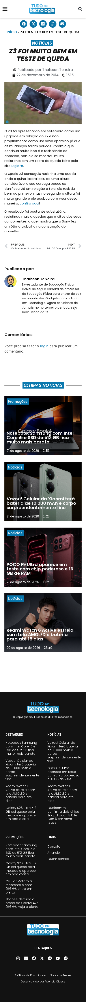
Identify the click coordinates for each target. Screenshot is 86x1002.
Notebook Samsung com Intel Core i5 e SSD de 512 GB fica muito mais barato (21, 748)
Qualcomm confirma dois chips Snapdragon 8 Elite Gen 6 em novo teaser (63, 815)
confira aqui (29, 203)
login (44, 346)
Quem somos (58, 859)
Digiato (17, 165)
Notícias (42, 43)
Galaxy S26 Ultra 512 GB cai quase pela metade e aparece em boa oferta (21, 813)
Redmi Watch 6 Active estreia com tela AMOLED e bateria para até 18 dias (21, 793)
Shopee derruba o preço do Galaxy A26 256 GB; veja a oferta (22, 903)
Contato (53, 846)
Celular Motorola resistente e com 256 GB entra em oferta (19, 886)
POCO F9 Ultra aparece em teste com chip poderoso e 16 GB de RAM (63, 773)
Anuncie (53, 852)
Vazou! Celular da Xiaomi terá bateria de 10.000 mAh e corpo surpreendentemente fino (22, 769)
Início (12, 32)
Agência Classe (55, 981)
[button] (80, 9)
